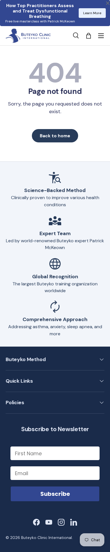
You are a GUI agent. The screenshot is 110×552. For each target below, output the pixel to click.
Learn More (92, 13)
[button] (88, 36)
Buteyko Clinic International (46, 537)
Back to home (55, 136)
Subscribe (55, 494)
